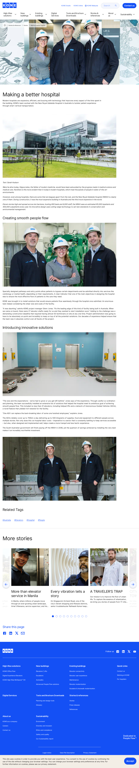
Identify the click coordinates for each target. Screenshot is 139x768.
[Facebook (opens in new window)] (117, 651)
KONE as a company (10, 721)
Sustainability (42, 716)
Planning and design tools (45, 701)
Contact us (6, 730)
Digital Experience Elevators (12, 675)
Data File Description (67, 753)
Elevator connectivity (77, 671)
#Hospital (31, 520)
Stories (26, 25)
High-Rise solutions (11, 666)
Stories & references (14, 25)
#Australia (7, 520)
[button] (10, 14)
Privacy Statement (89, 753)
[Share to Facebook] (5, 633)
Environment (40, 721)
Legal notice (47, 753)
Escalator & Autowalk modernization (82, 688)
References (74, 709)
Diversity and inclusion (44, 726)
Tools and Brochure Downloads (50, 695)
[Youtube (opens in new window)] (134, 651)
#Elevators (18, 520)
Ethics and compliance (44, 730)
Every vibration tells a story (68, 593)
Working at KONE (123, 675)
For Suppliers (121, 679)
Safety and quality (42, 734)
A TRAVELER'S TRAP (106, 591)
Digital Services (10, 695)
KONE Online (78, 5)
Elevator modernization (78, 684)
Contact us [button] (129, 5)
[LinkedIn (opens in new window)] (123, 651)
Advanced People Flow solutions (47, 684)
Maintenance (74, 680)
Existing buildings (78, 666)
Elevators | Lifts (41, 671)
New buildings (42, 666)
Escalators (39, 675)
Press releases (75, 705)
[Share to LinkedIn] (11, 633)
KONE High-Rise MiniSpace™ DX (14, 680)
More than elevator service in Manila (26, 593)
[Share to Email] (23, 633)
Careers (5, 726)
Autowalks (39, 680)
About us (7, 716)
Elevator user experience (78, 675)
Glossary (39, 705)
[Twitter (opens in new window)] (129, 651)
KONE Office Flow (9, 671)
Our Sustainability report (44, 739)
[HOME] (5, 25)
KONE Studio (66, 5)
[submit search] (116, 5)
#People (41, 520)
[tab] (53, 619)
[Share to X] (17, 633)
